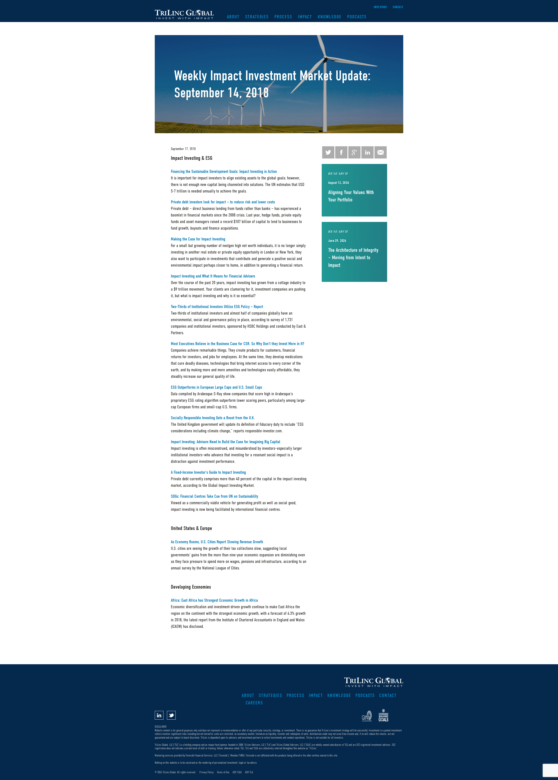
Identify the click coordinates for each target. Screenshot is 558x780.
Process (283, 17)
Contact (398, 7)
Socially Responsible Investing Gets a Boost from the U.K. (213, 417)
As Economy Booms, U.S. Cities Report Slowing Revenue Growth (217, 541)
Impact (305, 17)
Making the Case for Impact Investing (198, 239)
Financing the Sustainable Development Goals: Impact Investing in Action (224, 171)
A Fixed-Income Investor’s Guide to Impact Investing (208, 472)
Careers (254, 703)
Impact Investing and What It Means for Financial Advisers (213, 276)
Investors (380, 7)
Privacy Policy (206, 772)
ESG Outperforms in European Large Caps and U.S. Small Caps (216, 387)
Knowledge (330, 17)
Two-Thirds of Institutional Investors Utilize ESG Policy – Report (217, 306)
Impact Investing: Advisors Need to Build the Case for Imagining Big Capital (225, 441)
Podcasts (357, 17)
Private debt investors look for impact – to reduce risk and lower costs (223, 201)
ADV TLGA (237, 772)
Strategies (257, 17)
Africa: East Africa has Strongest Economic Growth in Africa (214, 600)
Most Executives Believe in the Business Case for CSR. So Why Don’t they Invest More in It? (237, 343)
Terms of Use (223, 772)
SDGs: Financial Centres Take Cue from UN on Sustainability (214, 496)
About (233, 17)
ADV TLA (249, 772)
